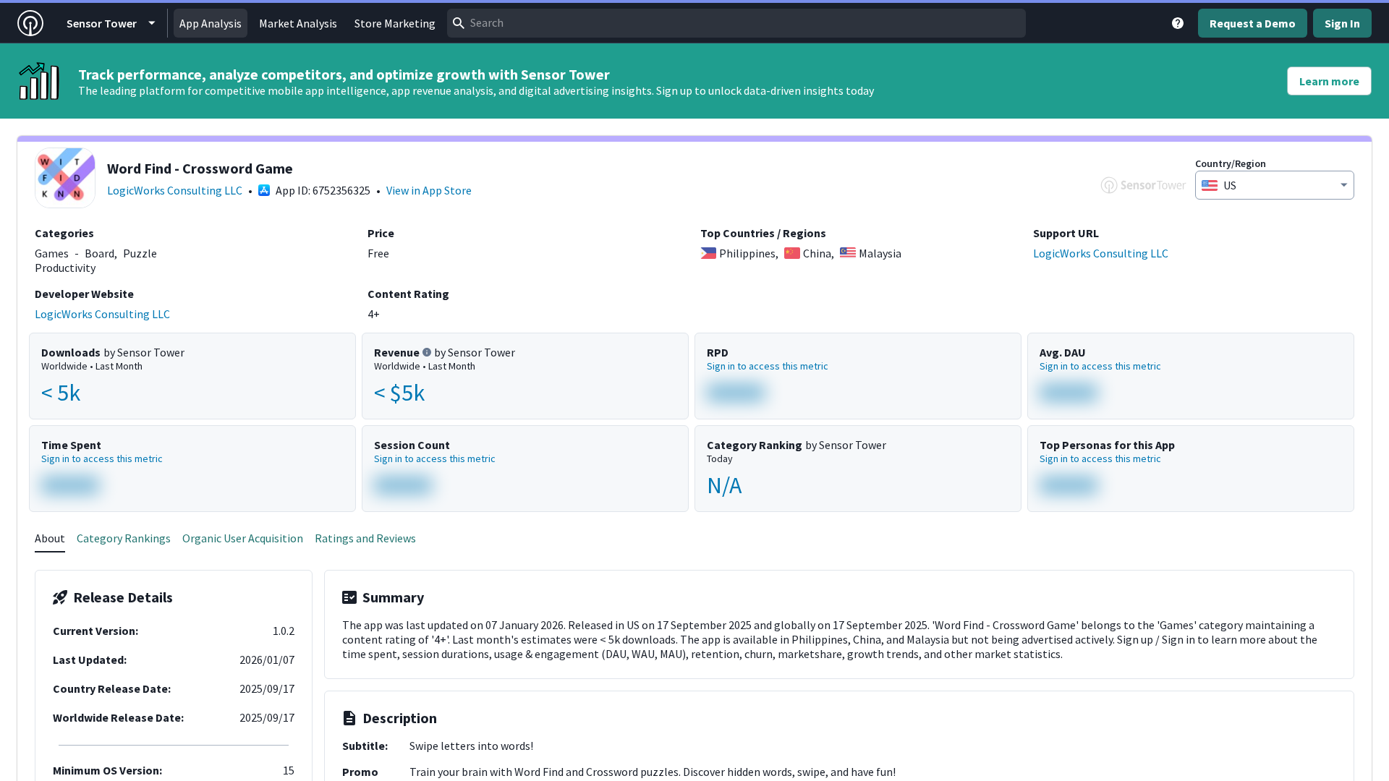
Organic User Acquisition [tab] (242, 538)
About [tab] (50, 538)
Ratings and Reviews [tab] (365, 538)
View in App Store (429, 190)
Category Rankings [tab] (124, 538)
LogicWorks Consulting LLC (174, 190)
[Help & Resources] (1177, 23)
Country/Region (1230, 163)
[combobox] (736, 23)
